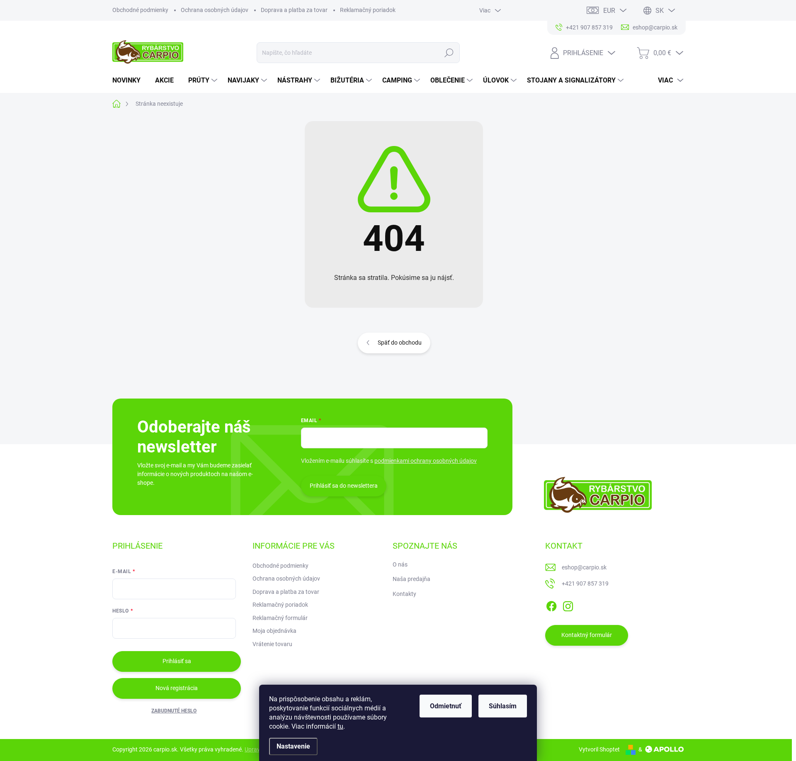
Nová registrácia (176, 688)
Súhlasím (503, 706)
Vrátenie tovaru (272, 644)
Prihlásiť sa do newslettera (344, 485)
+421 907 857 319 (585, 583)
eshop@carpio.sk (584, 567)
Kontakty (404, 594)
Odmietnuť (445, 706)
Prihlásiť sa (177, 661)
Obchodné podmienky (140, 10)
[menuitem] (129, 80)
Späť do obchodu (400, 342)
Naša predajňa (411, 579)
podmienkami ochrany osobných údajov (425, 460)
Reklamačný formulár (280, 618)
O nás (400, 564)
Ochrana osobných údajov (214, 10)
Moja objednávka (274, 630)
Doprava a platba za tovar (294, 10)
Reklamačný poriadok (368, 10)
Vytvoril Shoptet (599, 749)
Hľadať (449, 52)
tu (340, 726)
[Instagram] (568, 604)
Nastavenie (293, 746)
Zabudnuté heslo (174, 711)
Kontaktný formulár (586, 635)
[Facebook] (551, 604)
